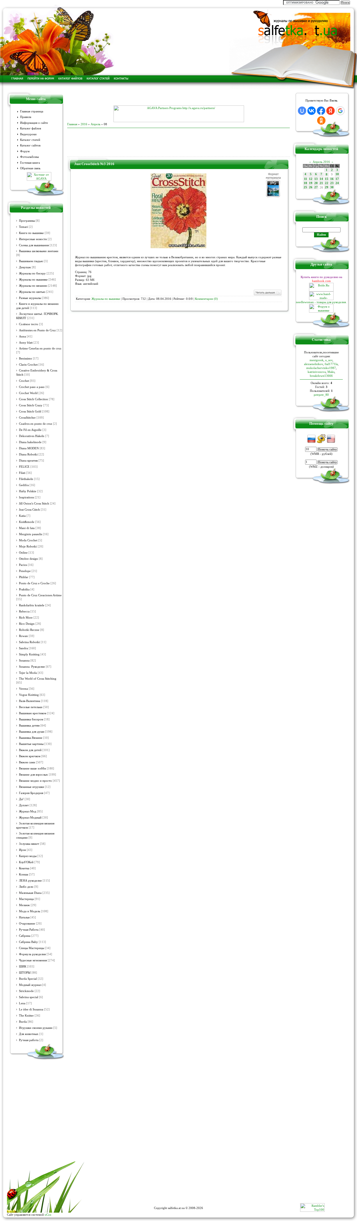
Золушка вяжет (29, 843)
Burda (23, 1021)
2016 (84, 124)
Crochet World (28, 393)
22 (326, 183)
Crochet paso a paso (32, 386)
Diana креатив (28, 460)
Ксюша (23, 874)
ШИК (22, 966)
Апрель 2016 (321, 161)
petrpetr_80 (321, 394)
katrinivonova (317, 371)
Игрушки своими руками (35, 1027)
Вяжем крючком (29, 756)
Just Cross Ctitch (29, 509)
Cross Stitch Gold (30, 411)
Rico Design (27, 623)
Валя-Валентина (29, 701)
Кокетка (24, 868)
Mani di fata (27, 528)
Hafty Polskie (27, 491)
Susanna (24, 660)
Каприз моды (28, 856)
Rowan (23, 636)
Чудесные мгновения (33, 960)
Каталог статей (30, 139)
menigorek (317, 360)
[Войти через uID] (302, 111)
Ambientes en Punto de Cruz (37, 330)
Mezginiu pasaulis (30, 534)
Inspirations (26, 497)
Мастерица (26, 899)
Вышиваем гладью (31, 261)
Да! (21, 799)
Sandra (23, 648)
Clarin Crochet (28, 364)
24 (337, 183)
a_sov (328, 360)
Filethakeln (26, 479)
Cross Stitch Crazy (30, 405)
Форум (25, 151)
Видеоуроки (28, 134)
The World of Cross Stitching (37, 678)
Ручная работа (28, 1040)
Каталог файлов (30, 128)
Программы (27, 220)
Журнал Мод (27, 811)
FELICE (24, 466)
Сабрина (24, 935)
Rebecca (24, 611)
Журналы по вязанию (33, 285)
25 (305, 187)
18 (305, 183)
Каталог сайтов (30, 145)
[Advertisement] (178, 97)
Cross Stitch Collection (33, 399)
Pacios (23, 564)
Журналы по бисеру (32, 273)
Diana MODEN (29, 448)
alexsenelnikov (313, 364)
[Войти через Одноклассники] (321, 120)
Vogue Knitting (29, 694)
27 (316, 187)
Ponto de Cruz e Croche (34, 583)
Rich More (26, 617)
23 (332, 183)
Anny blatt (26, 342)
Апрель (95, 124)
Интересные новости (33, 239)
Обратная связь (30, 168)
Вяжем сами (27, 762)
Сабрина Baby (28, 942)
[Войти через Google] (340, 110)
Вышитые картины (31, 743)
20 (316, 183)
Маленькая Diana (30, 892)
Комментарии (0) (206, 298)
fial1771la (331, 364)
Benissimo (25, 358)
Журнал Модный (30, 817)
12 (310, 178)
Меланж (24, 905)
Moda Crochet (28, 540)
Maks (330, 371)
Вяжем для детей (30, 750)
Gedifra (24, 485)
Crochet (24, 380)
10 (337, 174)
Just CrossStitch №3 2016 (94, 164)
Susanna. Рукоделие (32, 666)
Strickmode (26, 991)
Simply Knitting (29, 654)
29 (326, 187)
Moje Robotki (28, 546)
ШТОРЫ (25, 972)
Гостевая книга (30, 162)
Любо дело (26, 886)
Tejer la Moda (28, 672)
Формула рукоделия (32, 954)
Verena (23, 688)
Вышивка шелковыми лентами (38, 251)
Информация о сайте (34, 122)
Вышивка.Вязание (30, 737)
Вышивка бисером (31, 719)
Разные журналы (30, 298)
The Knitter (26, 1015)
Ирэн (22, 849)
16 (332, 178)
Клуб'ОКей (26, 862)
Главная (72, 124)
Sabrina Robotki (29, 642)
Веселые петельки (30, 707)
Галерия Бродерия (31, 793)
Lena (22, 1003)
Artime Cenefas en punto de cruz (40, 348)
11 (305, 178)
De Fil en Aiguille (30, 429)
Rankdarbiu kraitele (31, 605)
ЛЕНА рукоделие (30, 880)
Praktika (24, 589)
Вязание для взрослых (33, 774)
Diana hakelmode (30, 442)
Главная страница (31, 111)
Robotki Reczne (29, 629)
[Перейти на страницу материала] (178, 247)
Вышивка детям (29, 725)
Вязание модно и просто (35, 780)
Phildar (23, 577)
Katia (22, 515)
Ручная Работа (28, 929)
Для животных (28, 1034)
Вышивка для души (31, 731)
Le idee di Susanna (31, 1009)
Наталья (24, 917)
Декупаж (25, 267)
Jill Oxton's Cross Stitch (34, 503)
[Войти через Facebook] (321, 111)
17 (337, 178)
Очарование (27, 923)
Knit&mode (26, 521)
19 (310, 183)
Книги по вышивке (31, 233)
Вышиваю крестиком (32, 713)
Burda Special (28, 978)
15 (326, 178)
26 (310, 187)
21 (321, 183)
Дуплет (24, 805)
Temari (23, 226)
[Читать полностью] (267, 294)
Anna (22, 336)
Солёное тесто (28, 324)
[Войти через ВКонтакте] (311, 111)
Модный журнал (30, 984)
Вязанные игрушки (31, 786)
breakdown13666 (321, 375)
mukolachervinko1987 (321, 368)
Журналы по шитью (32, 291)
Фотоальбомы (29, 156)
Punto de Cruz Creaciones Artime (40, 595)
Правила (25, 117)
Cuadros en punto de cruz (35, 423)
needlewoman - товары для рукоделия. (321, 302)
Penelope (25, 571)
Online (23, 552)
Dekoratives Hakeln (31, 436)
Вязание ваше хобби (32, 768)
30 (332, 187)
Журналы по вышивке (33, 279)
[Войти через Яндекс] (330, 111)
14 (321, 178)
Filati (22, 472)
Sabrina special (28, 997)
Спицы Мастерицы (31, 948)
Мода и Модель (29, 911)
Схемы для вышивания (34, 245)
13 (316, 178)
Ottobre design (28, 558)
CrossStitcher (27, 417)
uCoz (48, 1214)
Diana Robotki (28, 454)
